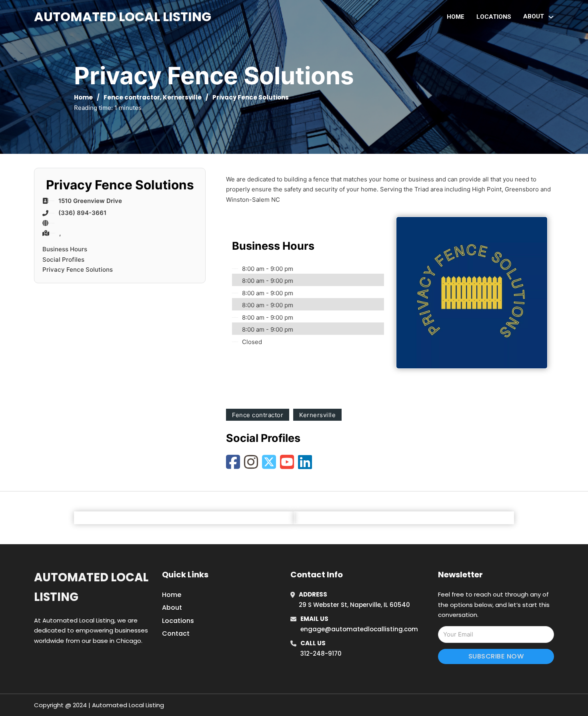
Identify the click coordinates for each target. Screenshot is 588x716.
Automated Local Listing (122, 17)
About (172, 607)
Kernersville (182, 97)
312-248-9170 (321, 653)
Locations (493, 16)
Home (455, 16)
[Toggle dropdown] (551, 17)
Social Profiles (63, 259)
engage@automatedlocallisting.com (359, 629)
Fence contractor (132, 97)
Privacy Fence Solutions (77, 269)
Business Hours (64, 249)
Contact (176, 633)
